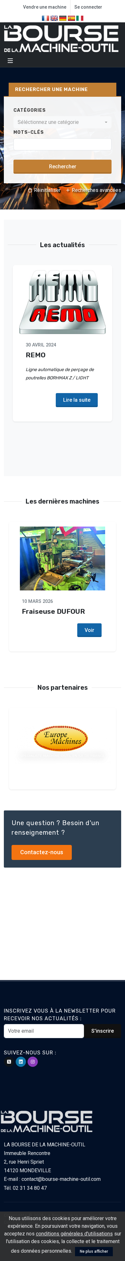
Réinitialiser (47, 190)
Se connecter (88, 7)
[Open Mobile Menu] (10, 60)
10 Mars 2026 (37, 601)
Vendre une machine (44, 7)
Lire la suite (76, 400)
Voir (89, 630)
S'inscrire (102, 1031)
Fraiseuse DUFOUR (53, 611)
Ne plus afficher (94, 1251)
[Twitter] (9, 1062)
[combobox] (62, 122)
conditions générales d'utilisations (74, 1234)
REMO (36, 355)
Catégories (29, 110)
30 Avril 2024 (41, 345)
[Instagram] (33, 1062)
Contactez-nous (41, 852)
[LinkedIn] (21, 1062)
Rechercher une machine (51, 89)
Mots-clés (28, 132)
